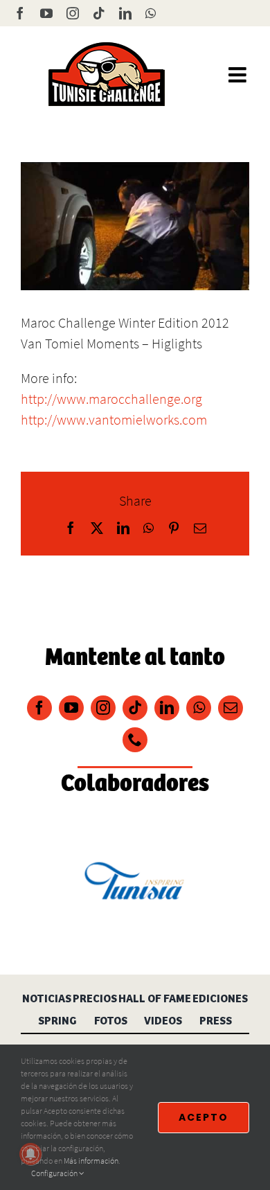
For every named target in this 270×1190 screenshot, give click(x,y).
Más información (91, 1160)
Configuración (55, 1173)
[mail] (230, 707)
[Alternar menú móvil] (238, 74)
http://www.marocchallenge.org (111, 398)
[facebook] (39, 707)
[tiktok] (135, 707)
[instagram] (103, 707)
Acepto (203, 1117)
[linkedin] (166, 707)
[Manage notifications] (30, 1154)
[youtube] (71, 707)
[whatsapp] (198, 707)
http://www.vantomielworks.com (114, 419)
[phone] (135, 739)
